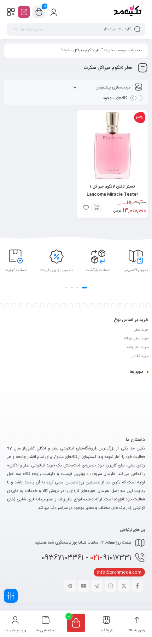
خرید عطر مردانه (136, 338)
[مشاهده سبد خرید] (39, 12)
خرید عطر (141, 330)
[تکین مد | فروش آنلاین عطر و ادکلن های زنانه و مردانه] (126, 11)
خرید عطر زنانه (137, 347)
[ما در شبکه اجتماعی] (24, 12)
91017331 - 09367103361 (86, 558)
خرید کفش (139, 356)
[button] (96, 207)
